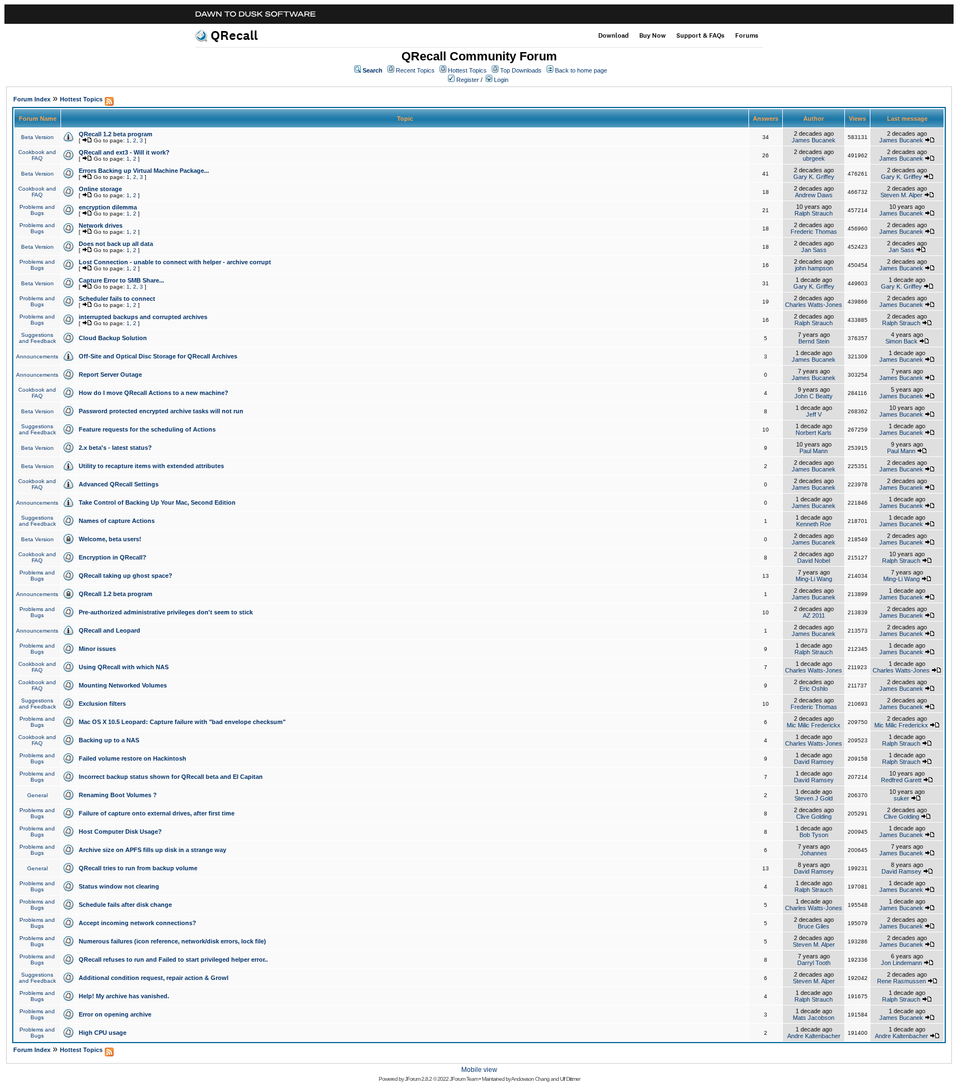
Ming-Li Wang (814, 579)
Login (501, 79)
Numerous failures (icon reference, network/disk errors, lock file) (172, 941)
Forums (746, 35)
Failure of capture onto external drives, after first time (157, 813)
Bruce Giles (813, 926)
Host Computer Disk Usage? (120, 831)
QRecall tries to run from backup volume (138, 868)
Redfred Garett (901, 780)
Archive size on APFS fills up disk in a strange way (152, 849)
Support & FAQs (700, 35)
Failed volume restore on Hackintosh (132, 758)
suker (901, 798)
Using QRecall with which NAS (124, 667)
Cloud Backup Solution (113, 338)
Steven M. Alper (901, 195)
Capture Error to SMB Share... (121, 280)
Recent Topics (415, 70)
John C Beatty (813, 396)
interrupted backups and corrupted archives (143, 317)
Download (613, 35)
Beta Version (37, 137)
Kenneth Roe (813, 524)
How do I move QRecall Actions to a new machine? (153, 392)
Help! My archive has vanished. (124, 996)
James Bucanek (813, 140)
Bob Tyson (813, 835)
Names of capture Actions (117, 520)
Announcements (37, 356)
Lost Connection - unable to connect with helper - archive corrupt (175, 262)
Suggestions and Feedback (37, 338)
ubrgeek (814, 158)
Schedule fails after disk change (125, 904)
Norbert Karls (814, 432)
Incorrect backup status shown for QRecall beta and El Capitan (171, 776)
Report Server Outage (110, 374)
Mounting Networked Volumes (123, 685)
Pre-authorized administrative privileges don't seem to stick (166, 612)
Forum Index (31, 99)
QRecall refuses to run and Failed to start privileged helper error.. (173, 959)
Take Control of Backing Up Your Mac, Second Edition (157, 502)
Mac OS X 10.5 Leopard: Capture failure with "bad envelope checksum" (182, 722)
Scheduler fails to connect (117, 298)
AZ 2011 (814, 615)
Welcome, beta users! (110, 539)
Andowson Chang (530, 1079)
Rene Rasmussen (901, 981)
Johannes (814, 853)
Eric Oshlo (813, 688)
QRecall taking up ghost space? (125, 575)
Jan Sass (814, 250)
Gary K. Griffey (813, 176)
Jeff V (814, 414)
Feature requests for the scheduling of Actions (147, 429)
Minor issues (97, 648)
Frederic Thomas (814, 231)
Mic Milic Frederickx (813, 725)
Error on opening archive (115, 1014)
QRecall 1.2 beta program (115, 134)
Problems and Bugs (37, 210)
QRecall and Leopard (109, 630)
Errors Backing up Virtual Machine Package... (144, 170)
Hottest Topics (467, 70)
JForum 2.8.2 (418, 1079)
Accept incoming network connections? (137, 923)
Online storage (100, 189)
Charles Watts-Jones (813, 304)
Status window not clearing (119, 886)
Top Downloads (521, 70)
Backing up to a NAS (109, 740)
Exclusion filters (102, 703)
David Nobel (813, 560)
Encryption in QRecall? (112, 557)
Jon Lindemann (901, 962)
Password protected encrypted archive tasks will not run (161, 411)
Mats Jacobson (813, 1017)
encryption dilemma (108, 207)
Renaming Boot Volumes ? (118, 795)
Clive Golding (814, 816)
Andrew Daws (814, 195)
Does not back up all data (116, 243)
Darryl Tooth (813, 962)
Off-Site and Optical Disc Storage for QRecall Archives (158, 356)
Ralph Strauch (813, 213)
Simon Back (901, 341)
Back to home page (581, 70)
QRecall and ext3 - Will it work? (124, 152)
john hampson (814, 268)
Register (467, 79)
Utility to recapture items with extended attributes (151, 466)
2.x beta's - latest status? (115, 447)
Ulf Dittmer (570, 1079)
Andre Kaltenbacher (813, 1036)
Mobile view (479, 1070)
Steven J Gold (813, 798)
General (37, 795)
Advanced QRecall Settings (119, 484)
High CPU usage (102, 1032)
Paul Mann (813, 451)
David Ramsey (814, 761)
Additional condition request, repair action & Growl (153, 977)
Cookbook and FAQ (37, 155)
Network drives (101, 225)
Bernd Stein (813, 341)
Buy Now (652, 35)
